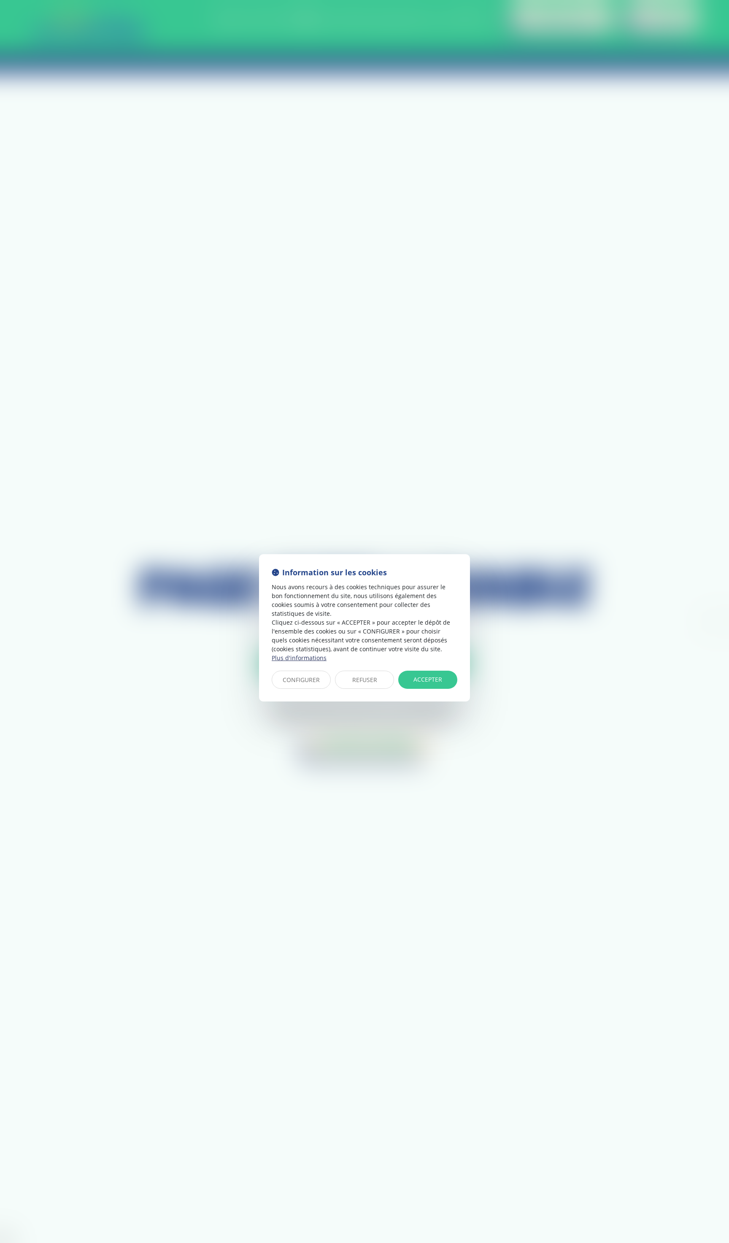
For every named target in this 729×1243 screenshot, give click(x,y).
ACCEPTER (427, 679)
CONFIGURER (301, 680)
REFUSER (364, 680)
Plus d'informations (299, 658)
